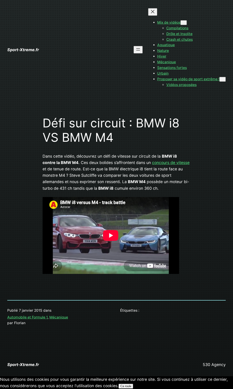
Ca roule (125, 386)
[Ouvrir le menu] (138, 49)
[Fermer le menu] (152, 12)
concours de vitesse (171, 162)
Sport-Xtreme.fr (23, 49)
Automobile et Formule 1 (27, 317)
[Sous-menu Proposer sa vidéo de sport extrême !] (222, 79)
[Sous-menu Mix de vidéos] (183, 22)
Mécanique (58, 317)
